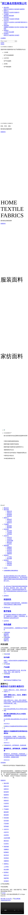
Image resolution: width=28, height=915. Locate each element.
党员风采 (22, 27)
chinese (2, 44)
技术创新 (6, 19)
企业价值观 (17, 22)
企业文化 (6, 20)
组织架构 (16, 9)
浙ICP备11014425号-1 (6, 898)
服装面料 (6, 15)
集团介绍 (6, 9)
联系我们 (6, 33)
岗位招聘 (11, 32)
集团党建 (6, 25)
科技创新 (6, 17)
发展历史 (11, 9)
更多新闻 (3, 762)
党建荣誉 (9, 553)
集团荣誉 (22, 9)
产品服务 (6, 14)
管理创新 (16, 19)
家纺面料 (11, 15)
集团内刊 (16, 12)
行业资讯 (11, 12)
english (5, 568)
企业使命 (11, 22)
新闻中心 (6, 10)
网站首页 (6, 508)
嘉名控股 (6, 7)
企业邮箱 (3, 38)
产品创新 (11, 19)
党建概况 (6, 27)
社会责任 (9, 543)
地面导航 (11, 35)
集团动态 (6, 12)
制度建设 (11, 27)
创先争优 (16, 27)
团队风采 (23, 22)
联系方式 (6, 35)
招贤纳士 (6, 30)
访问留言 (16, 35)
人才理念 (6, 32)
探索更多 (3, 131)
